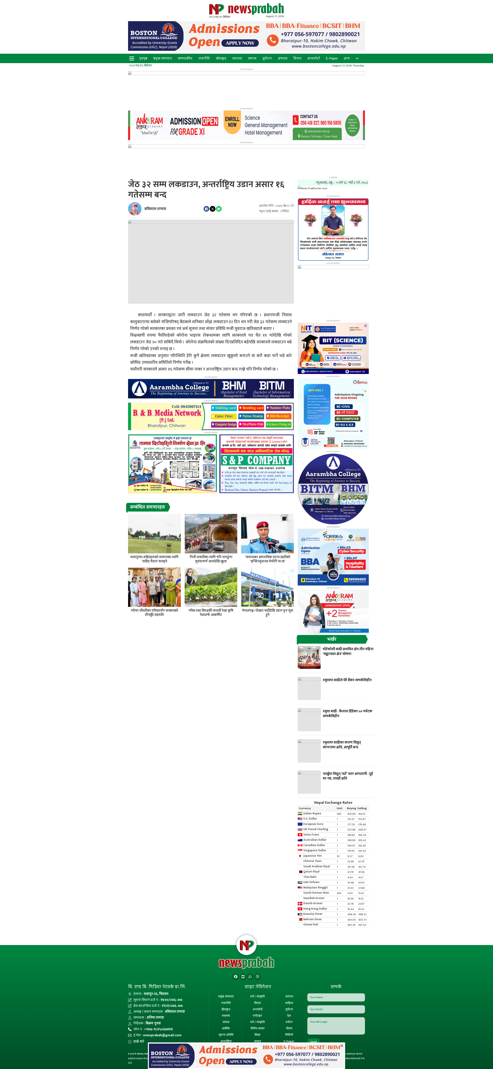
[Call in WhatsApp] (250, 977)
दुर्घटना (267, 58)
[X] (212, 209)
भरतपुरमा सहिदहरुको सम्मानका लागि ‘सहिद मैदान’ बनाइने (154, 559)
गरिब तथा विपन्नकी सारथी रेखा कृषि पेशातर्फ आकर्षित (211, 613)
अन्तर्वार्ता (313, 58)
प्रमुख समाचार (162, 58)
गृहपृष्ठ (143, 58)
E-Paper (332, 58)
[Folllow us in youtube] (243, 977)
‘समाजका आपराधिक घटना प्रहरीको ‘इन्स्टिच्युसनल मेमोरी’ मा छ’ (267, 559)
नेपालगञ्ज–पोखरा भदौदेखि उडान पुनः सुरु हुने (267, 613)
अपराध (283, 58)
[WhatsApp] (219, 209)
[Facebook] (206, 209)
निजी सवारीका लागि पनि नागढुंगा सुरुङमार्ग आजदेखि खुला (211, 559)
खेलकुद (221, 58)
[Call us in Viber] (257, 977)
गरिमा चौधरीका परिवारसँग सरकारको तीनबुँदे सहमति (154, 613)
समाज (252, 58)
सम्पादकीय (185, 58)
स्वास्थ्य (237, 58)
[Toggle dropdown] (357, 58)
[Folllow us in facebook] (235, 977)
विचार (297, 58)
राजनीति (204, 58)
